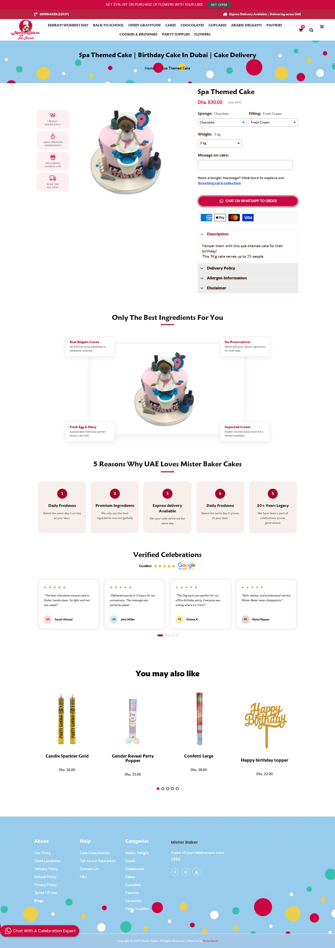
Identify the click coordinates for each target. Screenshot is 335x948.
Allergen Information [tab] (227, 278)
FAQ (83, 877)
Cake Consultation (95, 853)
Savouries (133, 901)
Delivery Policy (46, 869)
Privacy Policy (45, 885)
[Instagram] (186, 872)
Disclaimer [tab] (216, 288)
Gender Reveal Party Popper (133, 758)
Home (150, 68)
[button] (160, 635)
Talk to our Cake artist (98, 861)
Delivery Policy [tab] (221, 268)
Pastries (132, 893)
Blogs (39, 901)
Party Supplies (137, 909)
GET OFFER (219, 5)
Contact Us (89, 869)
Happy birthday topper (264, 760)
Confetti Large (198, 756)
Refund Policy (45, 877)
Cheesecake (134, 869)
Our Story (42, 853)
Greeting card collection (219, 183)
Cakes (130, 877)
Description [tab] (218, 234)
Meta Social (210, 940)
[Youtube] (196, 872)
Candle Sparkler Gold (67, 756)
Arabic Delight (137, 853)
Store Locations (47, 861)
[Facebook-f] (175, 872)
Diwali (130, 861)
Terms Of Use (45, 893)
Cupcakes (133, 885)
